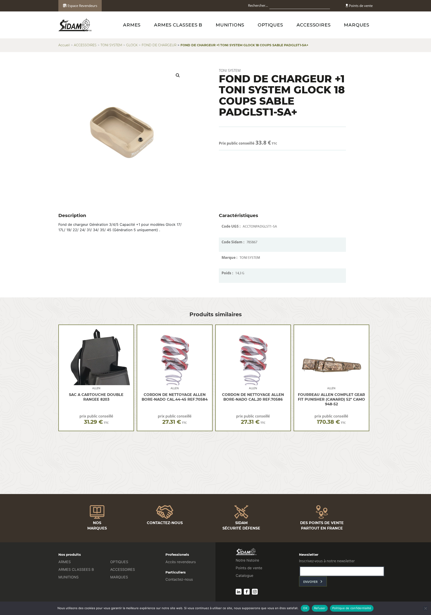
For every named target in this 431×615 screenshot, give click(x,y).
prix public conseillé (96, 419)
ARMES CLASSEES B (178, 25)
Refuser (319, 608)
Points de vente (360, 5)
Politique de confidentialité (351, 608)
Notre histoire (247, 560)
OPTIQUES (270, 25)
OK (305, 608)
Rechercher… (258, 5)
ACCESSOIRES (314, 25)
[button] (178, 75)
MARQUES (356, 25)
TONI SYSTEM (111, 45)
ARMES (132, 25)
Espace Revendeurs (82, 5)
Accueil (64, 45)
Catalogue (244, 575)
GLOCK (132, 45)
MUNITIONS (230, 25)
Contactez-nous (179, 579)
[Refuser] (425, 608)
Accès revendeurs (180, 562)
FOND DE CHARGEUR (159, 45)
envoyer (310, 582)
